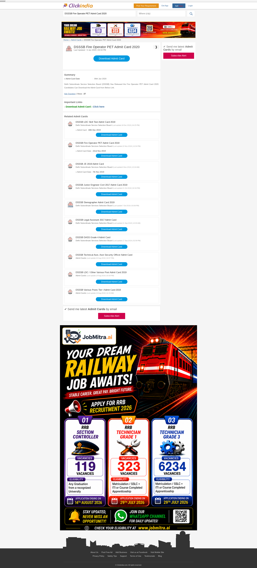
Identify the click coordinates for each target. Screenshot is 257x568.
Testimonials (149, 556)
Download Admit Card (111, 58)
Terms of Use (135, 556)
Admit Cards (76, 40)
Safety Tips (112, 556)
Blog (160, 556)
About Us (94, 552)
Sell (179, 6)
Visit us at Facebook (138, 552)
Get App (164, 6)
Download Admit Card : (85, 106)
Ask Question (69, 94)
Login (190, 6)
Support (123, 556)
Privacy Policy (98, 556)
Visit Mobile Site (157, 552)
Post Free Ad (106, 552)
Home (66, 40)
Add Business (121, 552)
